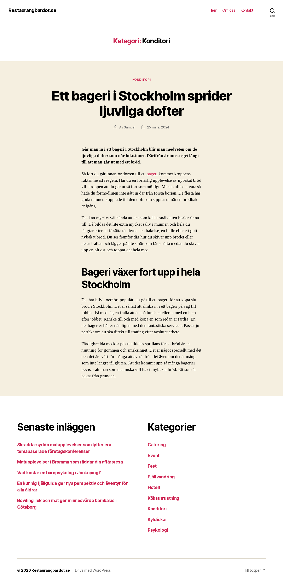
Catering (157, 444)
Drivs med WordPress (93, 570)
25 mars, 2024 (158, 127)
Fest (152, 466)
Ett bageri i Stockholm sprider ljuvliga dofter (141, 103)
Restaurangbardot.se (32, 10)
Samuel (129, 127)
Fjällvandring (161, 476)
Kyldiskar (157, 519)
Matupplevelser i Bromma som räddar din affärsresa (70, 462)
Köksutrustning (163, 498)
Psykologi (158, 530)
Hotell (154, 487)
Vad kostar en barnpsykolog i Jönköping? (59, 472)
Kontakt (247, 10)
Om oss (228, 10)
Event (154, 455)
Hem (213, 10)
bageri (152, 174)
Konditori (141, 80)
